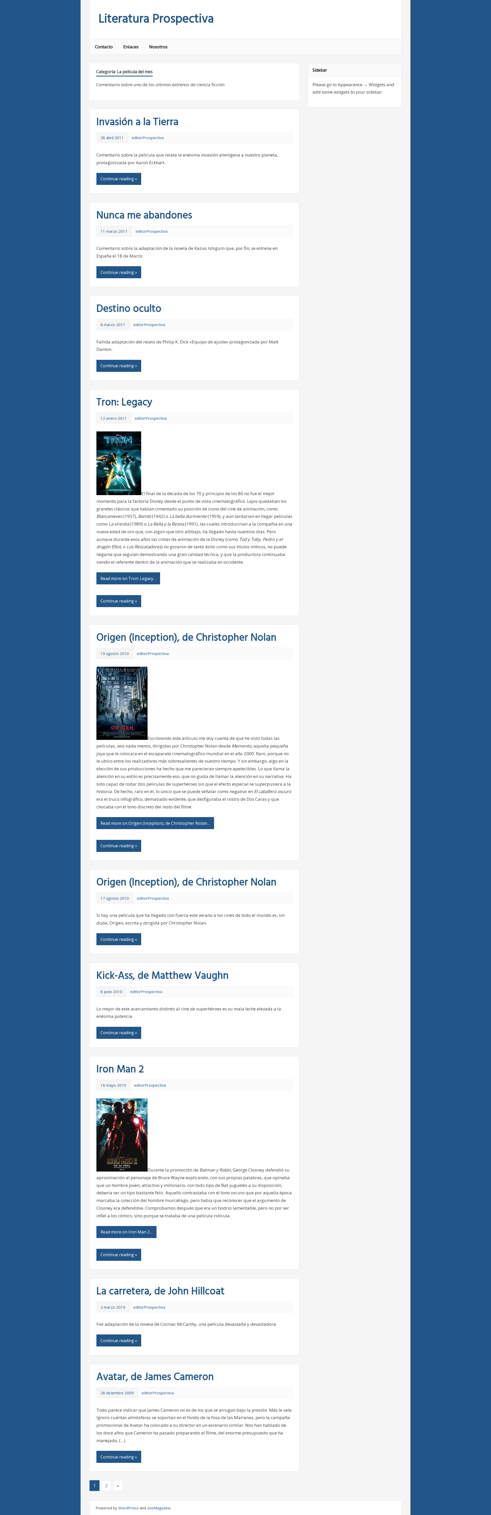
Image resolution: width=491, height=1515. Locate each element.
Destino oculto (128, 309)
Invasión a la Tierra (137, 122)
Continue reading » (119, 179)
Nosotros (158, 47)
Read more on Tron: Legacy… (128, 578)
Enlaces (131, 47)
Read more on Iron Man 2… (126, 1232)
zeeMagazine (159, 1507)
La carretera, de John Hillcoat (160, 1292)
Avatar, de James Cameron (155, 1377)
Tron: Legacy (124, 403)
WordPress (128, 1507)
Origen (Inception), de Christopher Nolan (186, 638)
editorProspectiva (148, 137)
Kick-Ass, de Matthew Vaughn (162, 976)
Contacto (104, 47)
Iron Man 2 (120, 1070)
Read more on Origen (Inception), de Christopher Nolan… (155, 823)
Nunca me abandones (144, 216)
